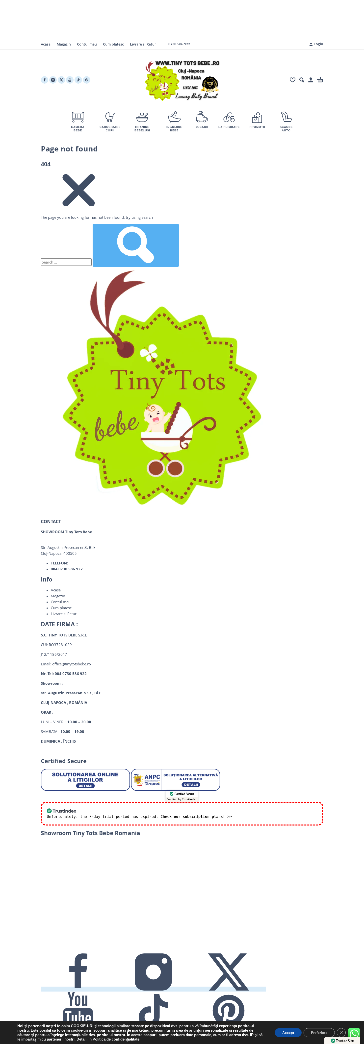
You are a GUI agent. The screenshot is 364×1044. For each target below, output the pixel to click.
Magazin (64, 44)
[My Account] (310, 79)
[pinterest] (86, 80)
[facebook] (44, 80)
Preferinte (319, 1033)
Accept (288, 1033)
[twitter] (61, 80)
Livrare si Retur (143, 44)
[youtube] (70, 80)
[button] (301, 79)
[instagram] (53, 80)
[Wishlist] (292, 79)
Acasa (46, 44)
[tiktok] (78, 80)
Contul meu (87, 44)
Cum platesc (113, 44)
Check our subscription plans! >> (196, 816)
